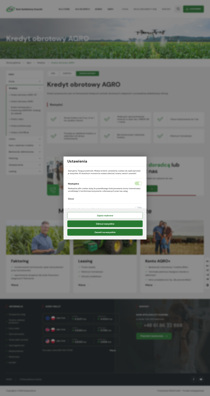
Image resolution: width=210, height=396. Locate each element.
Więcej (71, 198)
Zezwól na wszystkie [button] (105, 232)
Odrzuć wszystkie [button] (105, 223)
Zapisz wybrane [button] (105, 215)
